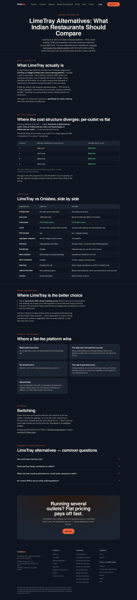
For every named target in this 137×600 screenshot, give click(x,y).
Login (100, 4)
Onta (21, 4)
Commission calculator (83, 557)
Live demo (42, 4)
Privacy (101, 575)
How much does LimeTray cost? (30, 459)
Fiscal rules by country (106, 572)
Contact (91, 4)
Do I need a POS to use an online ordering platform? (38, 480)
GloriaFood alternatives (56, 429)
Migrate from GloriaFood (65, 4)
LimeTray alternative (82, 582)
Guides (55, 573)
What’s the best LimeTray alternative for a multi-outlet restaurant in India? (47, 473)
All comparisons (81, 554)
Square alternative (82, 570)
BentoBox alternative (82, 579)
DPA (100, 582)
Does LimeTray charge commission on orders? (35, 466)
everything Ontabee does (26, 432)
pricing (55, 423)
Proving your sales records (107, 569)
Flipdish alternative (82, 573)
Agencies (51, 4)
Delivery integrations (59, 560)
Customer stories (58, 576)
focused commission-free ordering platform (70, 46)
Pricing (77, 4)
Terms (101, 578)
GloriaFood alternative (83, 560)
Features (34, 4)
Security (102, 566)
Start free (113, 4)
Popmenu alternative (82, 576)
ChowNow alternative (83, 564)
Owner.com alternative (83, 567)
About (84, 4)
